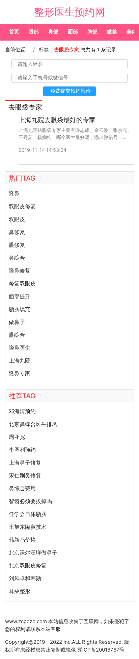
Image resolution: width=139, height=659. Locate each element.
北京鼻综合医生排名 (33, 424)
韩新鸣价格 (22, 539)
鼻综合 (17, 257)
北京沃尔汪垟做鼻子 (33, 552)
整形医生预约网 (69, 12)
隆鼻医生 (19, 347)
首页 (14, 31)
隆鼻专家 (19, 373)
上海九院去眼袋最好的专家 (57, 120)
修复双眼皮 (22, 283)
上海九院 (19, 360)
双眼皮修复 (22, 206)
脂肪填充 (19, 309)
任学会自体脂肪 (28, 514)
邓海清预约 (22, 411)
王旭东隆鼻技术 (28, 526)
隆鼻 (14, 193)
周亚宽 (17, 437)
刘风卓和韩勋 (25, 578)
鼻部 (53, 31)
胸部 (92, 31)
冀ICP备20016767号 (100, 649)
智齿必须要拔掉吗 (30, 501)
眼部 (34, 31)
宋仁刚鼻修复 (25, 475)
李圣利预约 (22, 449)
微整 (112, 31)
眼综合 (17, 334)
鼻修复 (17, 232)
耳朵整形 (19, 591)
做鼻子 (17, 322)
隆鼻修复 (19, 270)
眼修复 (17, 245)
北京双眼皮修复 (28, 565)
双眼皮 (17, 219)
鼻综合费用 (22, 488)
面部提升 (19, 296)
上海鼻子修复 (25, 462)
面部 (73, 31)
